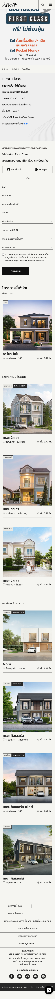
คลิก (26, 123)
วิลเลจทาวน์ (8, 386)
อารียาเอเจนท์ (45, 921)
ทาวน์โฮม (7, 612)
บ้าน (5, 302)
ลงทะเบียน (16, 271)
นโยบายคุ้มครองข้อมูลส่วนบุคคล (19, 261)
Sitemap (39, 987)
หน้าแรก (5, 69)
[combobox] (27, 220)
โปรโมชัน (15, 69)
